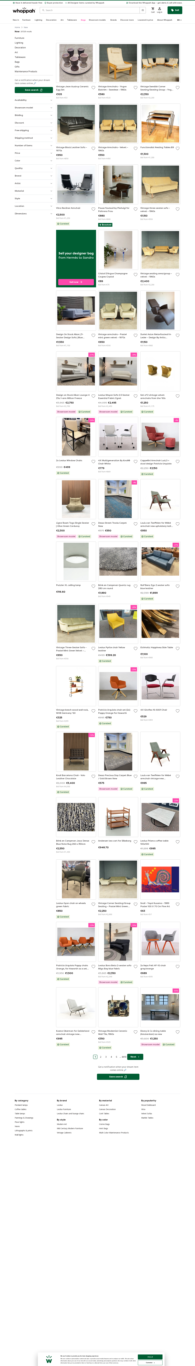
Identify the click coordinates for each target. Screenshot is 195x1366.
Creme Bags (104, 1124)
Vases (17, 1126)
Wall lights (19, 1134)
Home (17, 27)
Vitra (143, 1109)
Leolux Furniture (64, 1109)
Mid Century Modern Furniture (70, 1128)
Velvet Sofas (146, 1113)
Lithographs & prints (23, 1130)
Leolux (60, 1105)
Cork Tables (104, 1113)
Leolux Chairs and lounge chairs (70, 1113)
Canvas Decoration (107, 1109)
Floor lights (19, 1122)
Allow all (150, 1357)
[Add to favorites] (93, 87)
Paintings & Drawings (24, 1117)
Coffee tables (20, 1109)
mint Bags (103, 1128)
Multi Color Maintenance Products (114, 1132)
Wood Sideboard (148, 1105)
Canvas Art (104, 1105)
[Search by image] (143, 10)
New (26, 27)
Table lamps (20, 1113)
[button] (144, 3)
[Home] (24, 10)
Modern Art (62, 1124)
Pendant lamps (21, 1105)
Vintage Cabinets (64, 1132)
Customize (149, 1362)
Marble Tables (147, 1117)
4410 (124, 1056)
